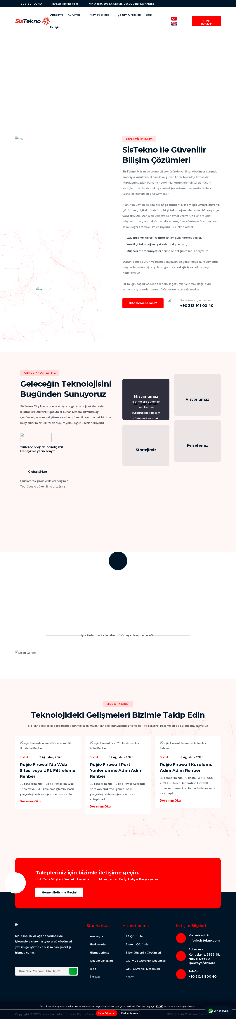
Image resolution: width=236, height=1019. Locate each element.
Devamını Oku (30, 801)
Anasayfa (56, 15)
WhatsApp (221, 1011)
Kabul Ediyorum (106, 1013)
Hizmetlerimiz (100, 15)
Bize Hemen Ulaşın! (143, 303)
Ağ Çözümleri (135, 936)
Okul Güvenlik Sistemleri (143, 969)
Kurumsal (75, 15)
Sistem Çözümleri (138, 944)
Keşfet (130, 977)
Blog (148, 15)
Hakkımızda (98, 944)
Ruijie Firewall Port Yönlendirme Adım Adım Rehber (116, 770)
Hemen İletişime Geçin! (59, 892)
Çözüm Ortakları (129, 15)
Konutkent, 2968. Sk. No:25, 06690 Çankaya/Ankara (121, 3)
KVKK (159, 1006)
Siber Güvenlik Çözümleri (143, 952)
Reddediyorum (129, 1013)
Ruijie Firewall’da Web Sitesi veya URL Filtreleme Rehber (47, 770)
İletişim (55, 27)
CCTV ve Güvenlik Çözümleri (146, 961)
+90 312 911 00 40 (30, 3)
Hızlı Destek (206, 22)
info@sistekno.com (65, 3)
